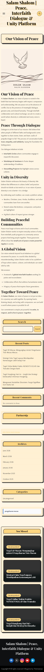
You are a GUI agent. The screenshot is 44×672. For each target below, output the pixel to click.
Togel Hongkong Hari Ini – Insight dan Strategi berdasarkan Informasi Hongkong (21, 625)
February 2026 (8, 462)
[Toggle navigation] (4, 13)
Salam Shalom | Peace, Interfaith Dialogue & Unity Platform (22, 649)
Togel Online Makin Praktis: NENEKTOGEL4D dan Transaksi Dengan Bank (21, 601)
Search (22, 321)
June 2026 (6, 451)
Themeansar (38, 669)
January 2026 (8, 468)
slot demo (6, 432)
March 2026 (7, 456)
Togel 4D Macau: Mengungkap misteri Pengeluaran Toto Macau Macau (21, 553)
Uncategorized (8, 499)
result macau (15, 432)
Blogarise (27, 669)
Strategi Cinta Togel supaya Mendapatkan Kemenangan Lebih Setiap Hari (21, 577)
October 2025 (8, 479)
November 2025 (9, 473)
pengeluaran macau (11, 511)
